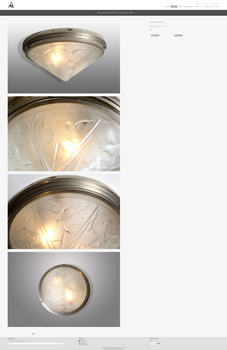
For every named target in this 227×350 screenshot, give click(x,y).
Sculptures (180, 6)
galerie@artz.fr (82, 340)
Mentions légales (120, 349)
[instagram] (151, 341)
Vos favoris (199, 3)
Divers (211, 6)
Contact (217, 6)
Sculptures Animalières (188, 6)
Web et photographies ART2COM (110, 349)
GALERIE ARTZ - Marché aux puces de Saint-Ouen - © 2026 (113, 347)
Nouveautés (167, 6)
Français (216, 3)
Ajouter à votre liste (179, 35)
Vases (202, 6)
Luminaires (173, 6)
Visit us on (154, 343)
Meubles (196, 6)
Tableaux (207, 6)
